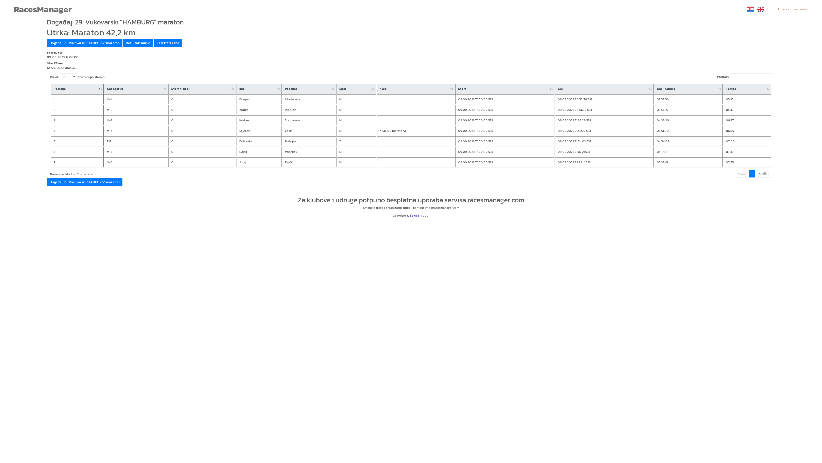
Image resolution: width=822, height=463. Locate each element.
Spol (342, 89)
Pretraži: (723, 77)
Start (462, 89)
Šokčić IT (416, 215)
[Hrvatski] (750, 9)
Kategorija (115, 89)
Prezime (291, 89)
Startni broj (180, 89)
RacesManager (43, 9)
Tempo (731, 89)
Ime (242, 89)
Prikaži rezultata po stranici (77, 77)
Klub (383, 89)
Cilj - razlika (666, 89)
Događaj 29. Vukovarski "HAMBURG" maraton (85, 42)
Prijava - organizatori (792, 9)
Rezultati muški (138, 42)
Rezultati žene (167, 42)
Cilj (560, 89)
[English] (760, 9)
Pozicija (60, 89)
